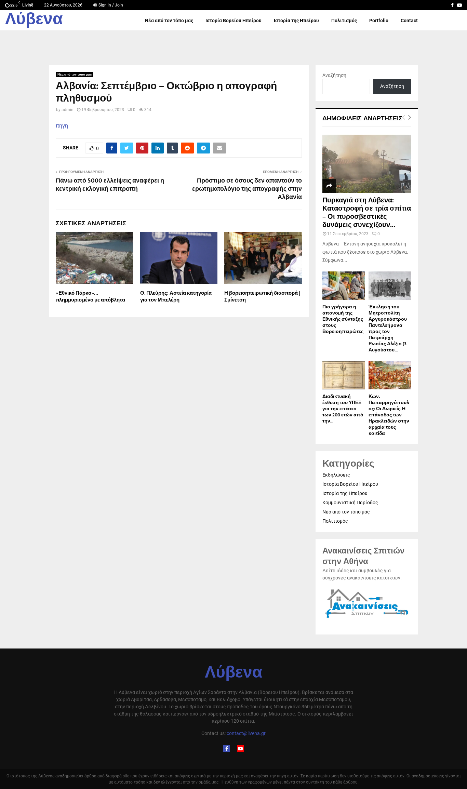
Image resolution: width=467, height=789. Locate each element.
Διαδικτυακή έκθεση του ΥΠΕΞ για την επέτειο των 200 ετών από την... (342, 408)
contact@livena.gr (246, 733)
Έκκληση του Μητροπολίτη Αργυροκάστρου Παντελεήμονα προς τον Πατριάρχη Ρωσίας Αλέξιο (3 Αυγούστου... (388, 328)
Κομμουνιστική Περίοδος (350, 502)
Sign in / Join (110, 5)
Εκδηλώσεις (336, 475)
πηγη (62, 125)
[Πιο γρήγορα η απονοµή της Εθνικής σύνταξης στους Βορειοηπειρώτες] (343, 285)
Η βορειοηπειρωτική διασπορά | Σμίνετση (262, 296)
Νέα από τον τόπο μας (169, 20)
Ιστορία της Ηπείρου (296, 20)
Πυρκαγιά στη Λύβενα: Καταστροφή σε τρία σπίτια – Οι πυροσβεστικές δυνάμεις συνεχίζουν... (366, 213)
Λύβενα (34, 20)
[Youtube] (240, 748)
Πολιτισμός (344, 20)
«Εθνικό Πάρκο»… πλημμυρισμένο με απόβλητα (90, 296)
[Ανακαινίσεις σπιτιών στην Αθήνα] (366, 618)
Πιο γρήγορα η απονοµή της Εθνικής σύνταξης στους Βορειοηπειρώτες (342, 319)
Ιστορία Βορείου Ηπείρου (233, 20)
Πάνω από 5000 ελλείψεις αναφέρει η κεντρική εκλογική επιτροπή (110, 185)
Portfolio (378, 20)
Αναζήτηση (334, 75)
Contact (409, 20)
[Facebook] (226, 748)
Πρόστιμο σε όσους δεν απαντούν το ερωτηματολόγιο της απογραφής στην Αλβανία (247, 189)
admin (68, 109)
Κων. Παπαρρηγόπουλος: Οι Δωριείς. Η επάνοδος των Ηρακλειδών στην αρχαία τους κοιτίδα (389, 414)
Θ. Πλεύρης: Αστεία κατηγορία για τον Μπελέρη (176, 296)
